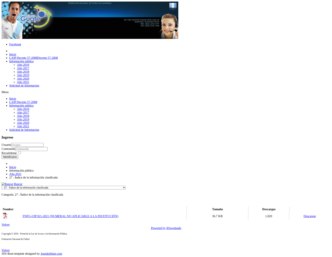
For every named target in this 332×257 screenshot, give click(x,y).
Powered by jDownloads (166, 228)
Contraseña (8, 148)
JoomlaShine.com (51, 253)
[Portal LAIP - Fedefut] (90, 37)
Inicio (12, 167)
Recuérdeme (9, 153)
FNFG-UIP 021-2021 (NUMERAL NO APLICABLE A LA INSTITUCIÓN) (70, 216)
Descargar (310, 216)
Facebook (15, 44)
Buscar (18, 184)
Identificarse (10, 156)
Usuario (6, 144)
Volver (6, 224)
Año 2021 (15, 174)
